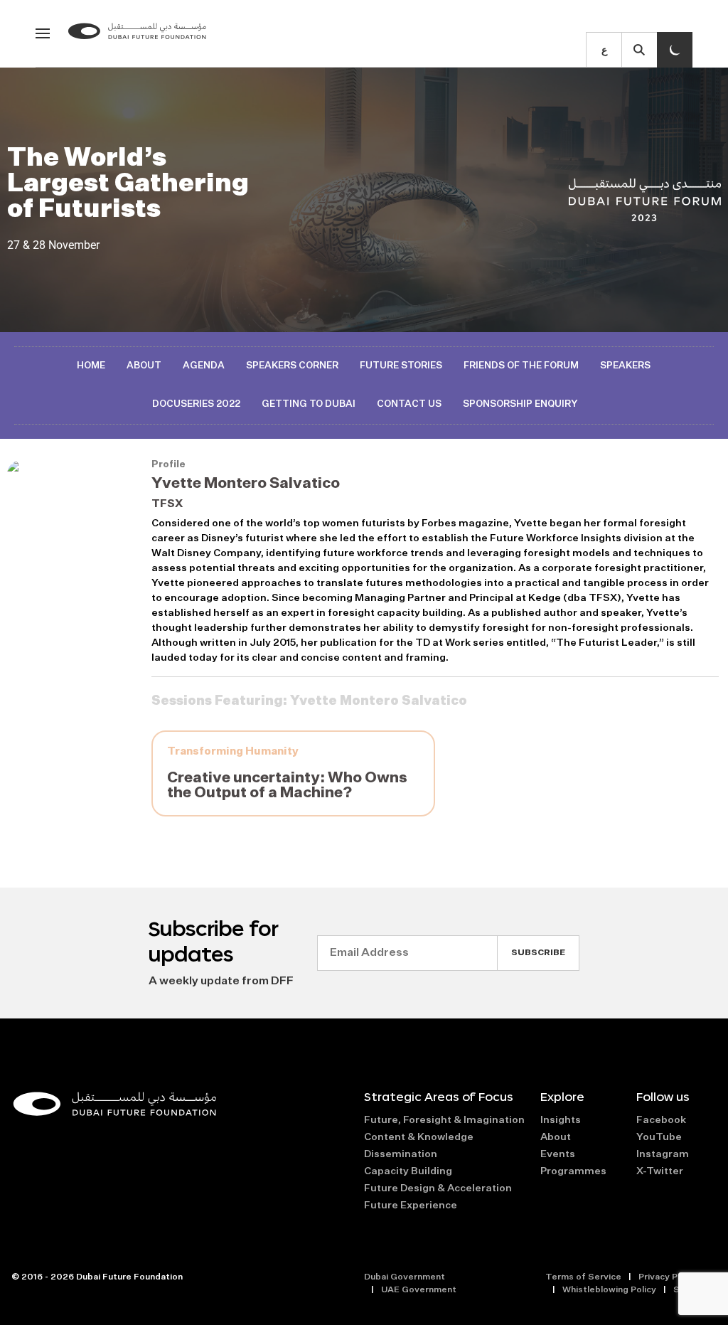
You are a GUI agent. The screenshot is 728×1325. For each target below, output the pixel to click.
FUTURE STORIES (401, 366)
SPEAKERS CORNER (292, 366)
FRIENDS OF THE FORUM (521, 366)
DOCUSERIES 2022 (196, 404)
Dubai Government (404, 1277)
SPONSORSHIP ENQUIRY (520, 404)
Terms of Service (583, 1277)
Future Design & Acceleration (438, 1188)
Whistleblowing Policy (609, 1290)
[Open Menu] (43, 33)
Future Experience (410, 1205)
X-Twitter (659, 1171)
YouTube (659, 1137)
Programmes (573, 1171)
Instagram (662, 1154)
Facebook (661, 1120)
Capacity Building (408, 1171)
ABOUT (144, 366)
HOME (91, 366)
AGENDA (204, 366)
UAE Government (418, 1290)
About (555, 1137)
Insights (560, 1120)
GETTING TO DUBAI (308, 404)
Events (557, 1154)
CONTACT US (409, 404)
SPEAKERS (625, 366)
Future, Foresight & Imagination (444, 1120)
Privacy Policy (667, 1277)
